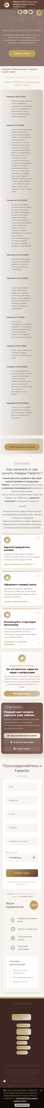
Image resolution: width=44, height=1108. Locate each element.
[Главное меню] (39, 13)
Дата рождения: (12, 852)
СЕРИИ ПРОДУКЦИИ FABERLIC (24, 17)
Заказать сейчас (22, 53)
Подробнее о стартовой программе (15, 643)
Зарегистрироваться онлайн (24, 736)
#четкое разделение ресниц (22, 1075)
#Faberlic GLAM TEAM (30, 1073)
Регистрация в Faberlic (22, 447)
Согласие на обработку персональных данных (18, 1081)
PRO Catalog (23, 1048)
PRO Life (22, 1043)
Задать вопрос (24, 694)
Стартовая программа (23, 742)
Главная (6, 18)
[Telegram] (20, 12)
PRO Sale (22, 1052)
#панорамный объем (30, 1070)
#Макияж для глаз (13, 1070)
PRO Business (14, 18)
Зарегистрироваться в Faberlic (18, 564)
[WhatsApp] (25, 12)
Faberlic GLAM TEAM (34, 17)
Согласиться (22, 1105)
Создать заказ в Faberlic (15, 602)
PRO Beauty (23, 1025)
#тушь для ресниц (12, 1073)
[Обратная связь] (30, 12)
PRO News (22, 1038)
